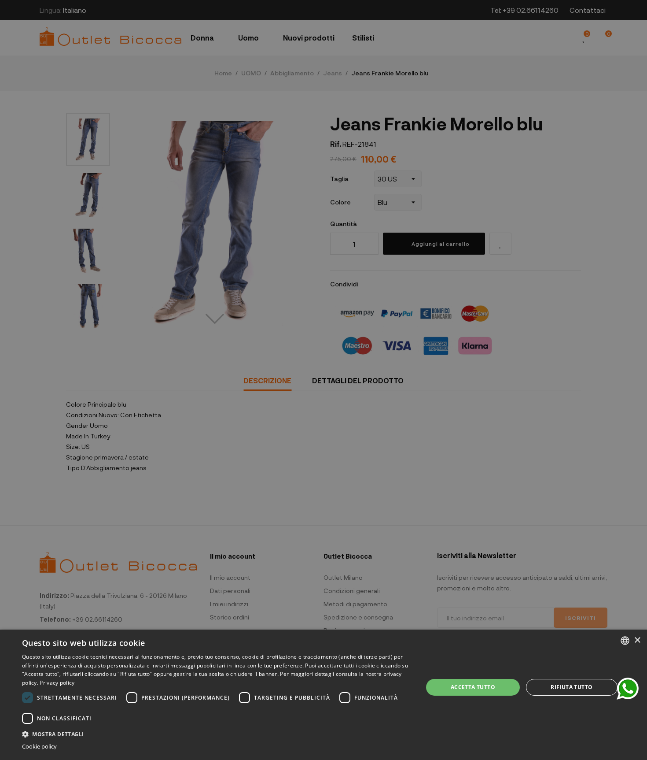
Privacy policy (57, 682)
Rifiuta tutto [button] (571, 687)
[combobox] (625, 640)
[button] (216, 733)
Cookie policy (39, 746)
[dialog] (323, 695)
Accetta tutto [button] (473, 687)
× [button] (637, 640)
